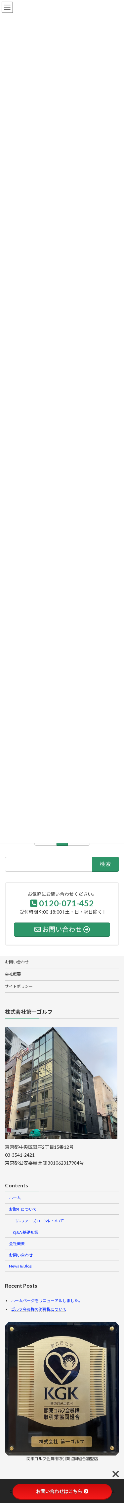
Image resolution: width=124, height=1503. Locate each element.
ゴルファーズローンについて (38, 1220)
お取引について (23, 1209)
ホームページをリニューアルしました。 (46, 1300)
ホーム (15, 1198)
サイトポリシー (19, 986)
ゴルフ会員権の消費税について (38, 1309)
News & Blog (20, 1266)
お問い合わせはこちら (59, 1491)
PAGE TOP (115, 1451)
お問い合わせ (17, 961)
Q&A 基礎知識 (25, 1232)
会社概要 (13, 974)
